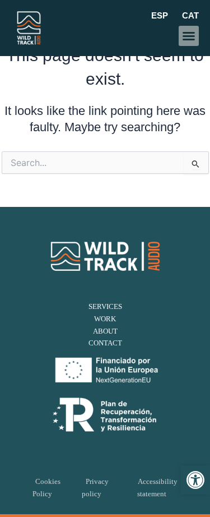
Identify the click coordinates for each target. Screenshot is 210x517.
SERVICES (105, 306)
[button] (195, 480)
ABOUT (105, 331)
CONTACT (105, 343)
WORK (105, 319)
